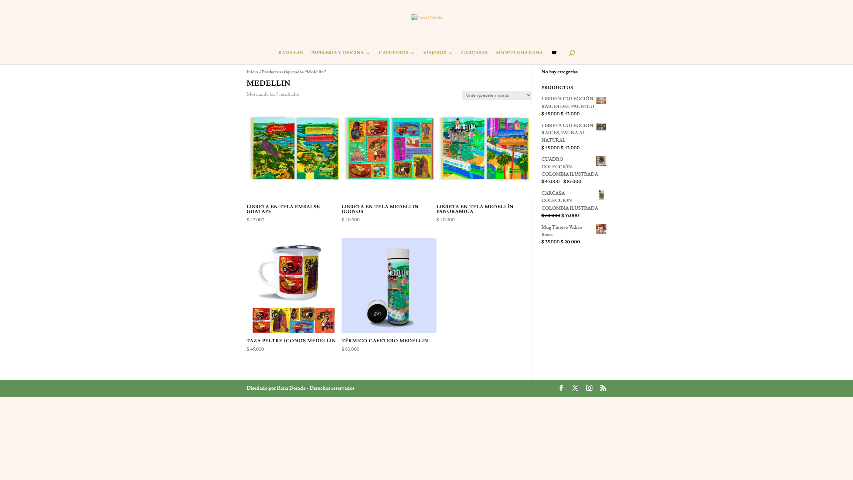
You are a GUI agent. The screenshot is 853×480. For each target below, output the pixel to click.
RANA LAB (291, 53)
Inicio (252, 72)
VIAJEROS (434, 53)
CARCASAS (474, 53)
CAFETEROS (393, 53)
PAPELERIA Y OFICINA (337, 53)
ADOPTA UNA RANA (519, 53)
